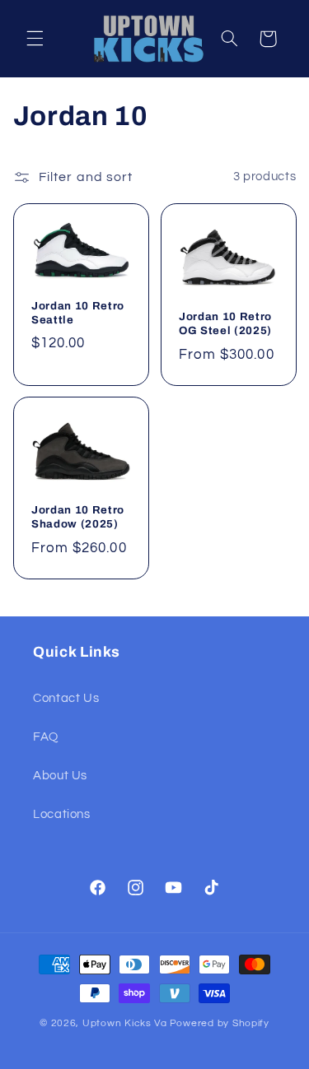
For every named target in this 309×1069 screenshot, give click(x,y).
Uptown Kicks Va (124, 1023)
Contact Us (66, 698)
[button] (35, 39)
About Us (60, 775)
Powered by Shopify (219, 1023)
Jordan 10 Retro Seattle (77, 312)
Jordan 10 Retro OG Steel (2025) (225, 323)
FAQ (46, 737)
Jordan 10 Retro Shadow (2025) (77, 517)
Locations (62, 814)
